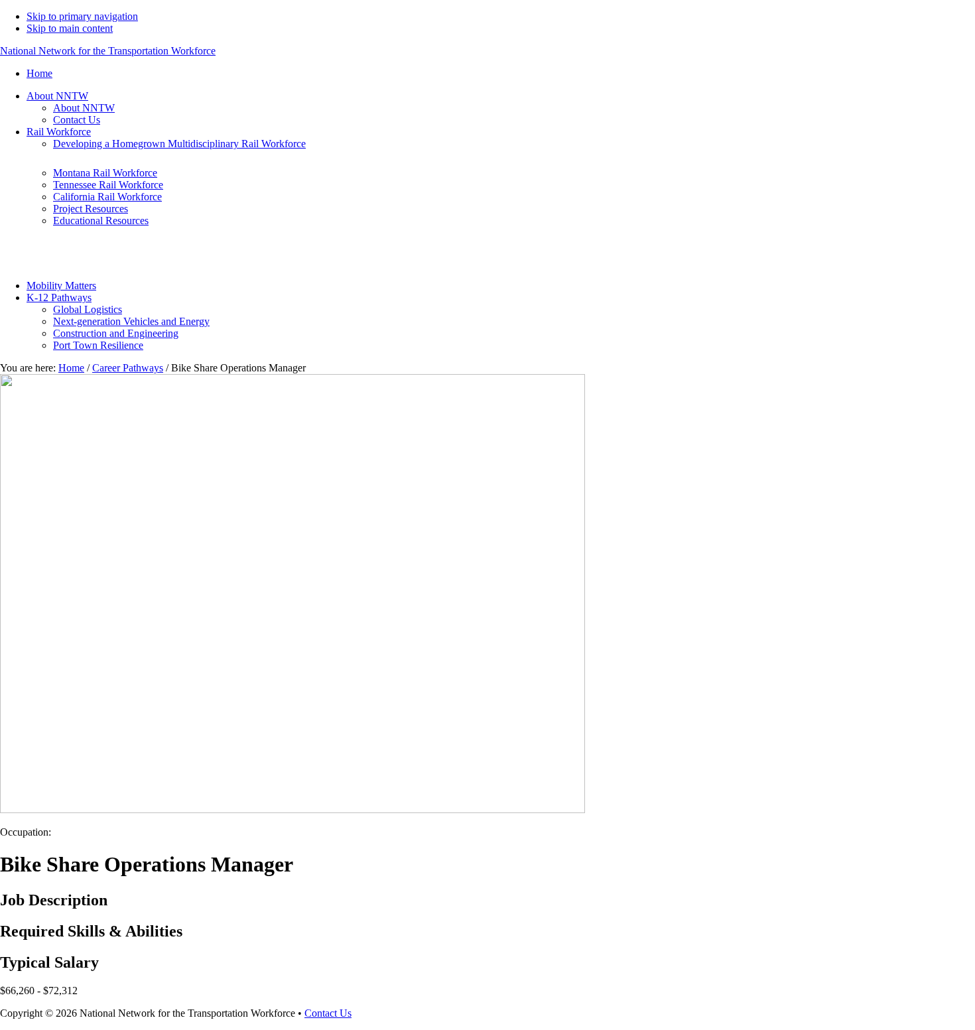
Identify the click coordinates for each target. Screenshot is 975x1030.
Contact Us (328, 1013)
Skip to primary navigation (82, 16)
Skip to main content (70, 28)
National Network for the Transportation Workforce (108, 50)
